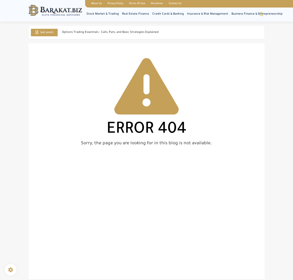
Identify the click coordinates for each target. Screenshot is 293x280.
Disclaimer (157, 3)
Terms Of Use (137, 3)
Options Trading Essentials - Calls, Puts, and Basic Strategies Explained (110, 32)
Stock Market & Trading (102, 14)
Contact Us (175, 3)
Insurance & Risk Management (207, 14)
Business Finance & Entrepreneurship (256, 14)
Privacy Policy (115, 3)
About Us (96, 3)
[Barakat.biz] (55, 10)
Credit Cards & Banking (168, 14)
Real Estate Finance (135, 14)
